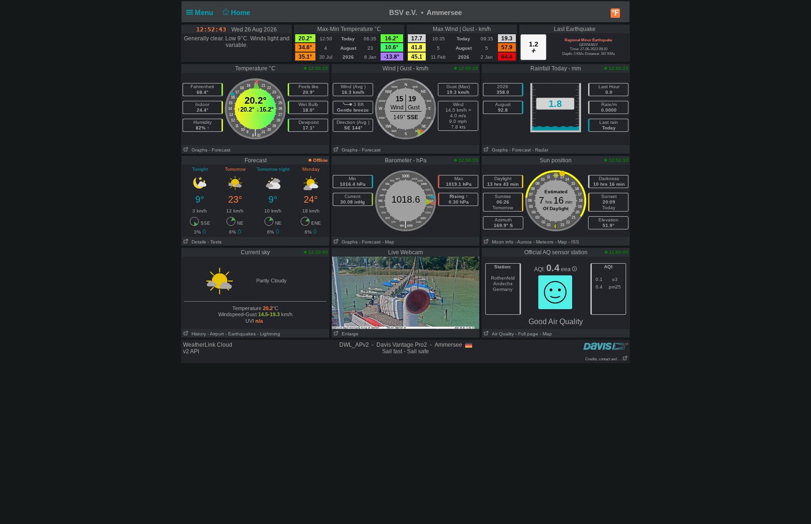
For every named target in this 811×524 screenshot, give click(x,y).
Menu (205, 12)
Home (241, 12)
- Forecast (219, 149)
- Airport (215, 333)
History (197, 333)
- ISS (573, 241)
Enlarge (349, 333)
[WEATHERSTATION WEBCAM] (405, 292)
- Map (388, 241)
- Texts (214, 241)
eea (566, 269)
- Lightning (268, 333)
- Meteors (543, 241)
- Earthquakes (240, 333)
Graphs (198, 149)
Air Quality (501, 333)
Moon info (501, 241)
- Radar (540, 149)
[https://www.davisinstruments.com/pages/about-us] (605, 346)
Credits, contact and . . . (603, 359)
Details (197, 241)
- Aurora (523, 241)
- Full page (526, 333)
